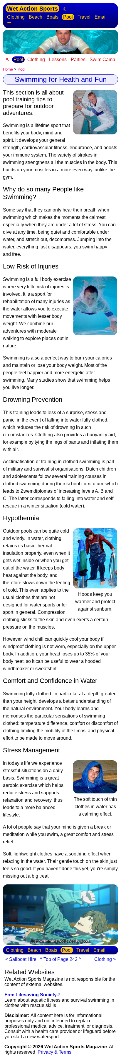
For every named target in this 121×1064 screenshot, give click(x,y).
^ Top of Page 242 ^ (60, 959)
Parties (78, 59)
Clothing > (105, 959)
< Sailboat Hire (20, 959)
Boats (52, 16)
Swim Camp (102, 59)
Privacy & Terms (54, 1052)
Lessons (58, 59)
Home (8, 69)
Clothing (16, 16)
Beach (35, 16)
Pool (68, 16)
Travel (84, 16)
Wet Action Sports (32, 8)
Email (101, 16)
